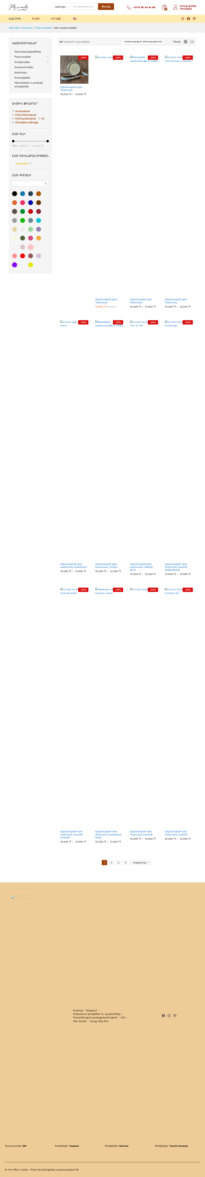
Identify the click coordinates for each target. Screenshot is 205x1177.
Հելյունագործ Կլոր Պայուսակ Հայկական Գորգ (108, 834)
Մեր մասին (79, 1021)
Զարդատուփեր (23, 67)
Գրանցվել (186, 8)
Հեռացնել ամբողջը (26, 122)
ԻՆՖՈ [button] (36, 18)
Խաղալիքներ (22, 77)
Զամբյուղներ (22, 62)
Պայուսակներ (22, 56)
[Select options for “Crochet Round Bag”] (70, 81)
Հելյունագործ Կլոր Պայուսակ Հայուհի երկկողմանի (176, 567)
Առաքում (91, 1010)
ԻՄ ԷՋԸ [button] (56, 18)
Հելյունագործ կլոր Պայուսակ (71, 88)
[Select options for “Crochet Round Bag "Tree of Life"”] (140, 558)
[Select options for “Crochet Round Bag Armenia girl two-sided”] (175, 558)
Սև (43, 118)
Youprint (74, 1146)
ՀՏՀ (123, 1017)
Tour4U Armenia (178, 1146)
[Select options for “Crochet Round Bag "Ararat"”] (70, 558)
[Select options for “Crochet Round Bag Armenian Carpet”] (105, 826)
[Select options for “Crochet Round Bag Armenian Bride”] (70, 826)
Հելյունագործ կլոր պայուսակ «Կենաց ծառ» (141, 567)
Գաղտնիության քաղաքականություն (95, 1017)
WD (24, 1146)
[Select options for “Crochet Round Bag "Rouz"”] (105, 558)
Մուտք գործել (188, 6)
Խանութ (78, 1010)
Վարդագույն (22, 111)
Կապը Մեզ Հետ (99, 1021)
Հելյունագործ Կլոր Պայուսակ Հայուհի (141, 833)
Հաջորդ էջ (140, 862)
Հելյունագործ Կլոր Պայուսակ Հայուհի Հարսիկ (71, 834)
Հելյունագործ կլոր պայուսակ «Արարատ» (73, 565)
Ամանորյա (20, 72)
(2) (24, 163)
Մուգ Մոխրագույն (25, 115)
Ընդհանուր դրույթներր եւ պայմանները (97, 1014)
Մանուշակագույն (25, 118)
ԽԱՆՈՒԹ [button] (15, 18)
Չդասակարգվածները (27, 51)
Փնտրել (106, 6)
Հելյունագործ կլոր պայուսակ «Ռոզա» (106, 565)
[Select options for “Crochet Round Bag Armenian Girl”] (140, 826)
